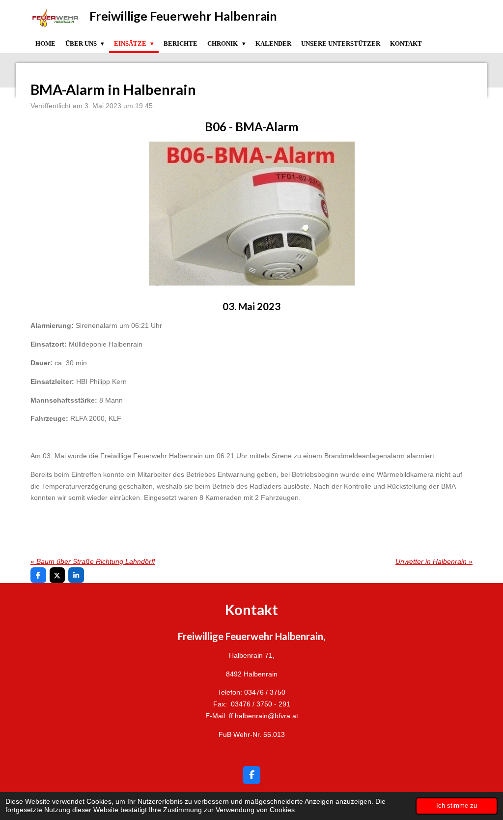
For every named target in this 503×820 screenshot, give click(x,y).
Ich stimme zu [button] (456, 805)
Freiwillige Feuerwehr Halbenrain (183, 15)
